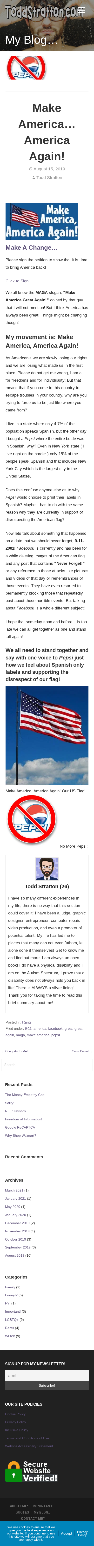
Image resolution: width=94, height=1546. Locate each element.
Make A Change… (32, 247)
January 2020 (15, 1215)
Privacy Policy (15, 1422)
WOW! (10, 1336)
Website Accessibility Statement (29, 1446)
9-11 (28, 1029)
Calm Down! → (82, 1051)
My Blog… (42, 1512)
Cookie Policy (15, 1414)
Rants (27, 1022)
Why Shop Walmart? (20, 1135)
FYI (7, 1303)
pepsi (55, 1035)
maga (20, 1035)
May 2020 (12, 1207)
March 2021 (14, 1190)
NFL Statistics (15, 1111)
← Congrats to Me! (14, 1051)
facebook (55, 1029)
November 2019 (17, 1231)
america (40, 1029)
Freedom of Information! (23, 1119)
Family (10, 1287)
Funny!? (11, 1295)
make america (38, 1035)
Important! (13, 1311)
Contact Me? (33, 1519)
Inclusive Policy (16, 1430)
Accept (66, 1533)
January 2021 (15, 1198)
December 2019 (17, 1223)
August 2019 (14, 1255)
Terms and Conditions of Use (27, 1438)
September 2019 (18, 1247)
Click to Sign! (18, 281)
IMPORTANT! (43, 1506)
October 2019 (15, 1239)
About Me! (19, 1506)
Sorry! (9, 1103)
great (69, 1029)
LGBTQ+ (12, 1320)
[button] (81, 11)
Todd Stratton (49, 177)
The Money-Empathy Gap (25, 1095)
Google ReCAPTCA (20, 1127)
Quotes (22, 1512)
